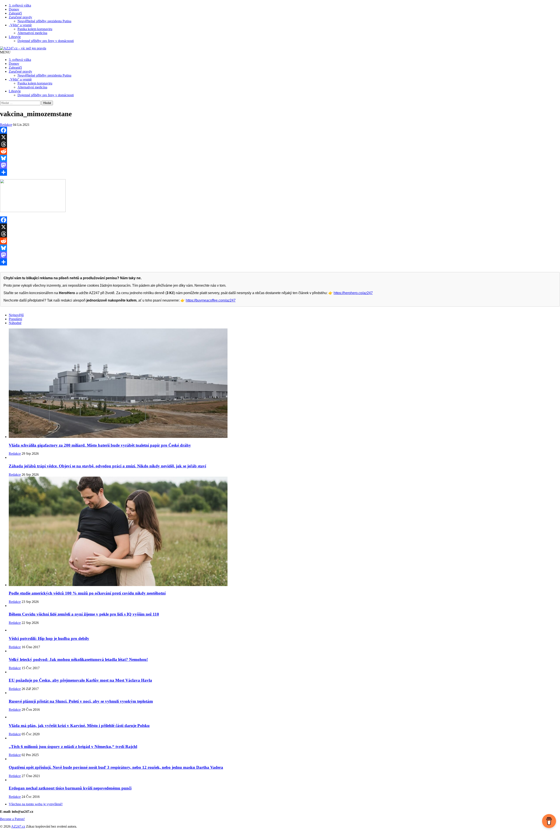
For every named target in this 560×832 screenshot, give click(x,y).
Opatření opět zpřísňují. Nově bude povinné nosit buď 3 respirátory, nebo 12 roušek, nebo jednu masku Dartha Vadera (116, 767)
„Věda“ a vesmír (20, 25)
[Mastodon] (280, 165)
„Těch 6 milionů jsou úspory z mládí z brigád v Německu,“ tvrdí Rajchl (73, 746)
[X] (280, 137)
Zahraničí (15, 13)
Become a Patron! (12, 819)
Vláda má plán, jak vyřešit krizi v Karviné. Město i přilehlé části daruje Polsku (79, 725)
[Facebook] (280, 130)
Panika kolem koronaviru (35, 29)
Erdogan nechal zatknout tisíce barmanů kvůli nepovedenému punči (70, 788)
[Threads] (280, 144)
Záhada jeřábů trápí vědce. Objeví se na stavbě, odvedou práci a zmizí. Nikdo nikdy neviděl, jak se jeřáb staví (107, 466)
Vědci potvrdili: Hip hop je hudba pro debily (49, 638)
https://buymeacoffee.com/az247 (211, 300)
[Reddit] (280, 151)
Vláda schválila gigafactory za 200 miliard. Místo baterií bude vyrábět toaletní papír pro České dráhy (100, 445)
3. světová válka (20, 5)
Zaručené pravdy (20, 17)
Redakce (6, 124)
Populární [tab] (15, 319)
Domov (14, 9)
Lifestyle (15, 37)
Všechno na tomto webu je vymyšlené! (36, 804)
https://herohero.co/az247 (353, 293)
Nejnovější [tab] (16, 315)
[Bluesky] (280, 158)
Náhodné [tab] (15, 323)
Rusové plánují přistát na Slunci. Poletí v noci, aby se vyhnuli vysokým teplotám (81, 701)
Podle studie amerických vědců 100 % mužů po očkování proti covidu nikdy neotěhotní (87, 593)
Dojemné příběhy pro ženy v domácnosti (46, 41)
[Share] (280, 172)
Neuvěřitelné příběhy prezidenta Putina (44, 21)
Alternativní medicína (32, 33)
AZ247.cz (18, 826)
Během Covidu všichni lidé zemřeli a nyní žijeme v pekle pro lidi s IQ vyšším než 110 (84, 614)
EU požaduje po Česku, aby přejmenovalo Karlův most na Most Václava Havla (80, 680)
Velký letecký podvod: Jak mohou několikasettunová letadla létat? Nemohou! (78, 659)
